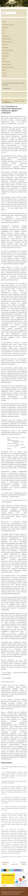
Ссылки (4, 73)
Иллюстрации (5, 53)
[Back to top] (25, 893)
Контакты (4, 75)
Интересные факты (7, 41)
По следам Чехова (6, 38)
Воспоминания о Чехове (8, 67)
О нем (3, 30)
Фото (3, 33)
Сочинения (5, 44)
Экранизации (5, 56)
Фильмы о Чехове (6, 64)
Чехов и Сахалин (6, 61)
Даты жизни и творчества (8, 24)
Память (4, 70)
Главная (4, 21)
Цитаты (4, 58)
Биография (5, 27)
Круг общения (5, 36)
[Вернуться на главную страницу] (14, 3)
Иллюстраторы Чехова (7, 50)
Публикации (5, 47)
